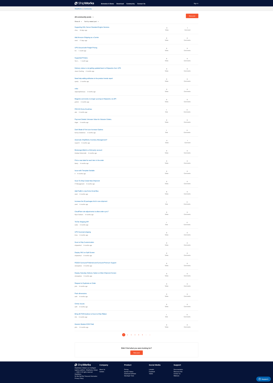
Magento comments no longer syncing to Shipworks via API (95, 99)
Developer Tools (129, 376)
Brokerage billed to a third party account (88, 150)
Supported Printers (81, 58)
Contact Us (141, 4)
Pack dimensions (81, 293)
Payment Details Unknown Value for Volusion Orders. (93, 119)
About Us (102, 369)
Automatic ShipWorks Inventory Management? (91, 140)
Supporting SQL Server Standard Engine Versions (92, 27)
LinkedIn (151, 369)
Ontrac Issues (80, 303)
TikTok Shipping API (82, 222)
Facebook (152, 372)
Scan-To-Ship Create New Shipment (87, 181)
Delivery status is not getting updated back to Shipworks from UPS (98, 68)
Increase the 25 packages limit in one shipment (91, 201)
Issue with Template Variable (84, 170)
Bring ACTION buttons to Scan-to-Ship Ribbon (91, 314)
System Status (128, 372)
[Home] (84, 3)
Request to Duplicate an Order (85, 283)
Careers (101, 372)
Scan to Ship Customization (84, 242)
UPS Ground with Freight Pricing (86, 47)
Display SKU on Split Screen (85, 252)
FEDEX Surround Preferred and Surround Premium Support (95, 262)
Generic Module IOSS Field (84, 324)
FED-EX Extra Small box (83, 109)
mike (76, 88)
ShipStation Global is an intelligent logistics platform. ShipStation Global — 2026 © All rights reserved (86, 370)
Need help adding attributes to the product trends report (94, 78)
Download (120, 4)
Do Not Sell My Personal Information (86, 376)
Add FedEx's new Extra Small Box (87, 191)
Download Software (130, 374)
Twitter (151, 374)
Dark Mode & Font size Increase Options (89, 129)
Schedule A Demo (107, 4)
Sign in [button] (196, 3)
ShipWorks (78, 9)
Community (130, 4)
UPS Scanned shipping (83, 232)
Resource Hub (178, 372)
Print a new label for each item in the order (89, 160)
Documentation (178, 369)
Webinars (176, 376)
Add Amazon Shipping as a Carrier (87, 37)
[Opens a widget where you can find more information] (263, 379)
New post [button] (192, 16)
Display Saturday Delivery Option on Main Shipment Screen (95, 273)
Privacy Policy (79, 378)
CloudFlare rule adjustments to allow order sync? (92, 211)
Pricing (126, 369)
